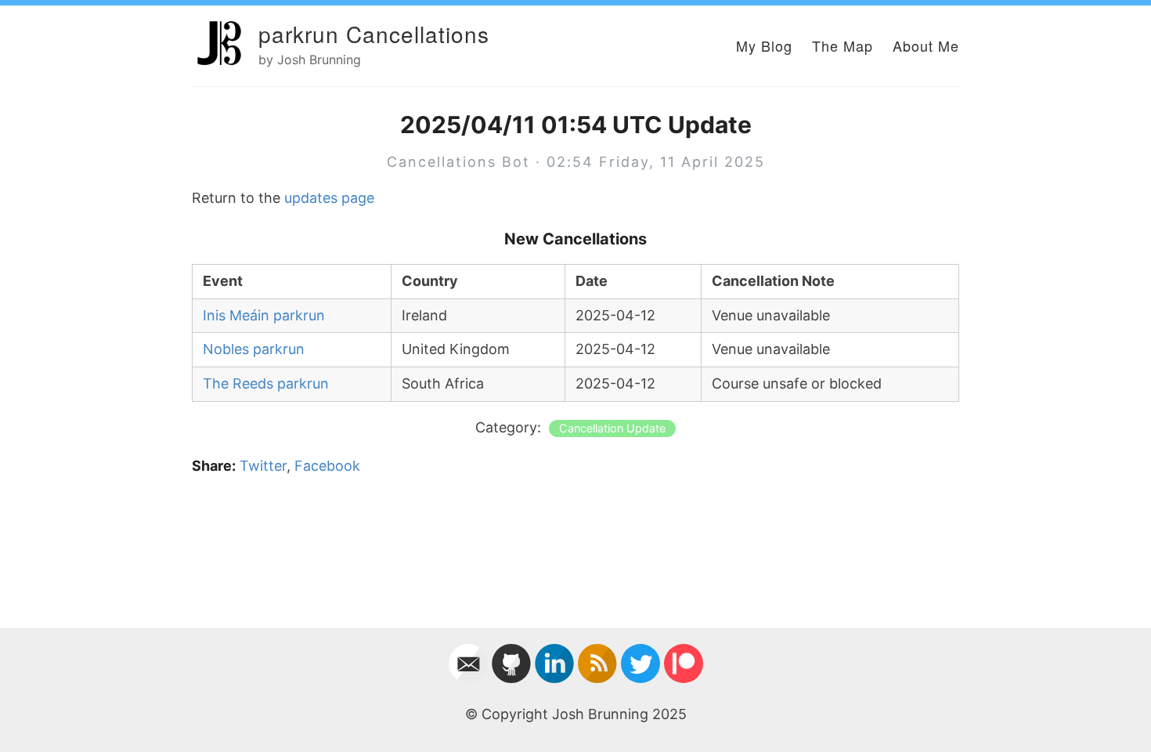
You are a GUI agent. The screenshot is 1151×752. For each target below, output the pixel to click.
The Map (842, 45)
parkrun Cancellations (373, 33)
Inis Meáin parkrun (264, 315)
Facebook (327, 465)
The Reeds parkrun (266, 383)
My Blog (764, 45)
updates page (329, 198)
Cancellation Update (612, 428)
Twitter (263, 465)
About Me (926, 45)
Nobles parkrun (254, 349)
